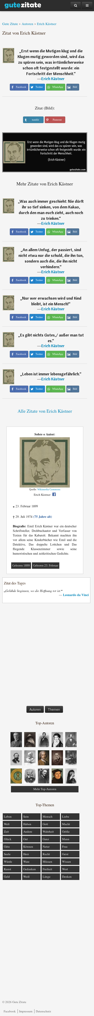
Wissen (66, 861)
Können (28, 846)
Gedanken (29, 869)
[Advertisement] (47, 655)
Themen (54, 709)
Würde (8, 861)
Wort (65, 869)
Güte (7, 846)
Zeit (6, 831)
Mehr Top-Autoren (44, 789)
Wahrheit (48, 831)
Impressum (25, 1011)
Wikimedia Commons (48, 489)
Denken (67, 876)
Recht (46, 854)
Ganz (46, 839)
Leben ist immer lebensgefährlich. (50, 374)
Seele (7, 854)
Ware (26, 861)
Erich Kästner (53, 78)
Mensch (47, 816)
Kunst (7, 869)
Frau (65, 846)
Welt (7, 824)
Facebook (10, 1011)
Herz (26, 854)
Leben (8, 816)
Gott (45, 824)
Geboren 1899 (21, 565)
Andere (27, 831)
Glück (7, 839)
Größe (66, 831)
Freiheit (47, 869)
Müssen (47, 861)
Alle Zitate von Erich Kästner (45, 411)
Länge (46, 876)
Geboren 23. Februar (45, 565)
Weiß (26, 876)
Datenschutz (43, 1011)
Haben (27, 824)
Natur (46, 846)
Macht (66, 824)
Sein (26, 816)
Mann (65, 839)
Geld (7, 876)
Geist (65, 854)
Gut (25, 839)
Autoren (35, 709)
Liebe (65, 816)
